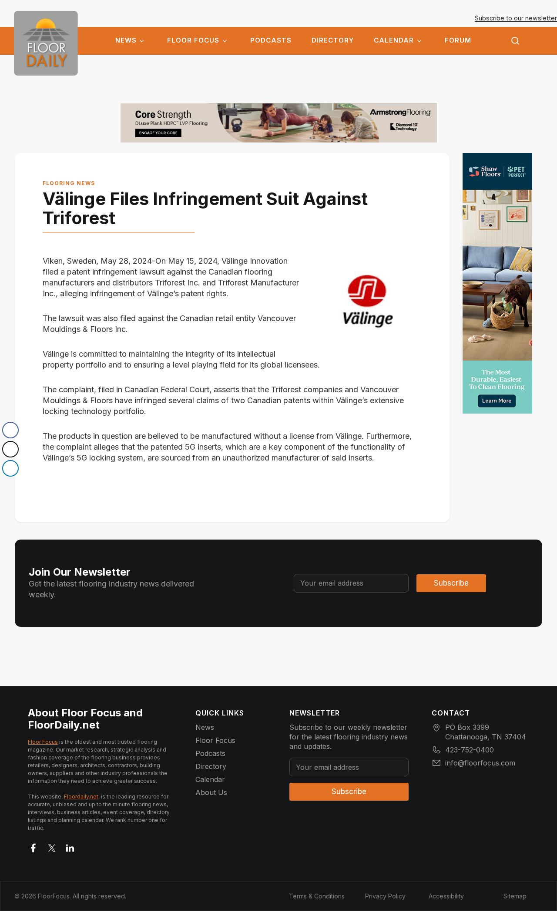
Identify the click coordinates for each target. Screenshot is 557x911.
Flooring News (69, 183)
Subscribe (451, 583)
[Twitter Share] (10, 449)
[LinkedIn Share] (10, 468)
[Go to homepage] (46, 43)
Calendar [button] (394, 40)
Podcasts (271, 40)
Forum (458, 40)
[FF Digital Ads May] (497, 283)
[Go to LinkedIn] (70, 846)
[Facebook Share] (10, 430)
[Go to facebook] (33, 846)
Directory (333, 40)
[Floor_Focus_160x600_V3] (279, 122)
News (126, 40)
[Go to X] (51, 846)
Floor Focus (193, 40)
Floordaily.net (81, 796)
